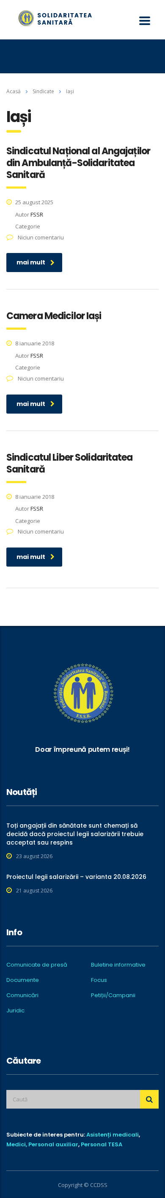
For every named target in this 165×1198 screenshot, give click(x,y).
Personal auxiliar (53, 1144)
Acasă (13, 91)
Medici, (16, 1144)
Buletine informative (118, 965)
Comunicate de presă (36, 965)
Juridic (15, 1010)
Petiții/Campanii (113, 995)
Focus (99, 980)
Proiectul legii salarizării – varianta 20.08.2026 (76, 877)
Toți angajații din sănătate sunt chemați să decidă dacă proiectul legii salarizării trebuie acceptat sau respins (74, 834)
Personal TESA (101, 1144)
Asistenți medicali (112, 1135)
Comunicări (22, 995)
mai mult (30, 262)
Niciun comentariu (40, 237)
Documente (22, 980)
